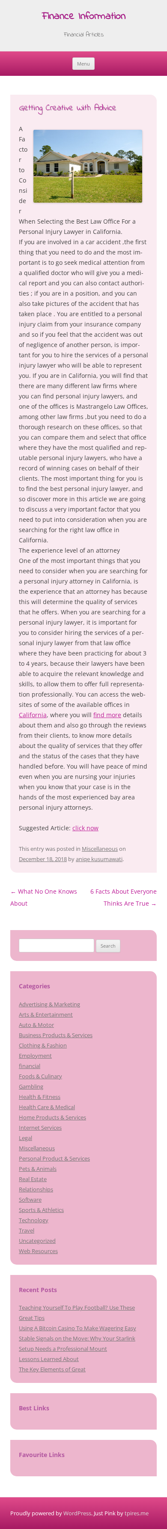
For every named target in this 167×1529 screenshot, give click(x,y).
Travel (26, 1230)
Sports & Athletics (41, 1210)
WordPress (77, 1513)
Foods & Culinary (40, 1076)
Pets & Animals (38, 1169)
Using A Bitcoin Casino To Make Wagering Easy (77, 1328)
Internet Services (40, 1127)
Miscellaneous (100, 849)
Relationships (36, 1189)
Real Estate (33, 1179)
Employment (35, 1055)
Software (30, 1199)
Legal (25, 1138)
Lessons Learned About (49, 1359)
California (33, 715)
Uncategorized (37, 1241)
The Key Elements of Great (52, 1369)
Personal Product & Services (54, 1158)
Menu (83, 63)
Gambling (31, 1086)
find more (107, 715)
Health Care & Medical (47, 1107)
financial (29, 1066)
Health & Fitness (39, 1097)
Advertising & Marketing (49, 1004)
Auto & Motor (36, 1025)
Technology (33, 1220)
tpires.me (137, 1513)
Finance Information (83, 17)
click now (85, 828)
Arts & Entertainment (46, 1014)
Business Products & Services (55, 1035)
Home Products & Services (52, 1117)
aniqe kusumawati (99, 859)
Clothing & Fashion (43, 1045)
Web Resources (38, 1251)
